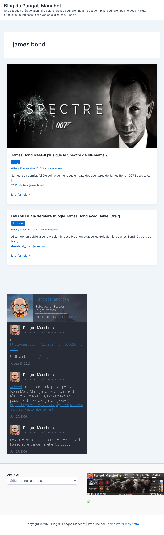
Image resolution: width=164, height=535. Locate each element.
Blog (15, 162)
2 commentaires (48, 229)
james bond (36, 185)
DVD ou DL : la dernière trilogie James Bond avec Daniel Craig (65, 216)
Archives (18, 223)
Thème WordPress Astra (122, 524)
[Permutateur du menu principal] (156, 10)
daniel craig (18, 246)
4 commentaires (52, 168)
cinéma (23, 185)
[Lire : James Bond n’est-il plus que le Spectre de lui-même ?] (82, 106)
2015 (14, 185)
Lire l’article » (20, 195)
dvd (29, 246)
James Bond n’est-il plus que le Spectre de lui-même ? (59, 155)
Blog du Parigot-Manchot (32, 6)
